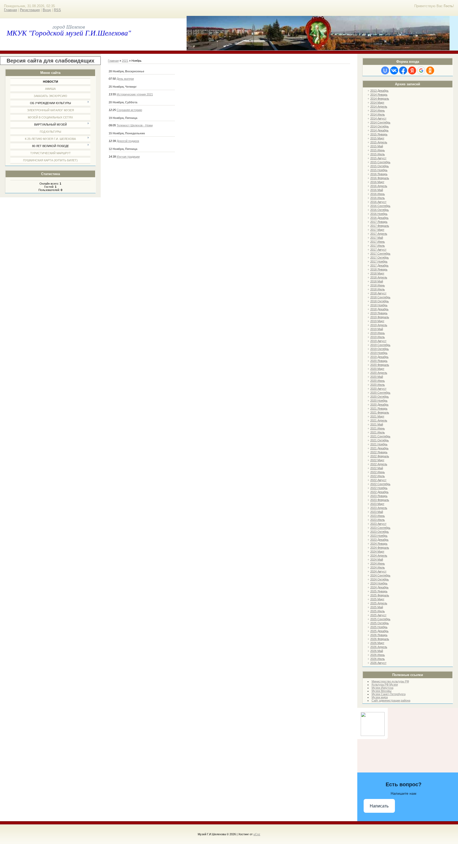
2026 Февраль (379, 639)
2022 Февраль (379, 456)
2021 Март (377, 416)
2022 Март (377, 460)
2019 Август (378, 341)
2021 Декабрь (379, 448)
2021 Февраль (379, 412)
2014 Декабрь (379, 130)
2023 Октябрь (379, 531)
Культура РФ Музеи (385, 684)
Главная (10, 10)
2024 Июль (377, 567)
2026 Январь (378, 635)
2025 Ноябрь (378, 627)
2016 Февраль (379, 178)
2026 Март (377, 643)
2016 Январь (378, 174)
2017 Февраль (379, 225)
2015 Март (377, 138)
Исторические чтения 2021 (135, 94)
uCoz (256, 834)
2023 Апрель (378, 507)
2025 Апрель (378, 603)
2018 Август (378, 293)
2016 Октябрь (379, 209)
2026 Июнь (377, 654)
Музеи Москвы (381, 690)
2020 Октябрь (379, 396)
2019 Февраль (379, 317)
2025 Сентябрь (380, 619)
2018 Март (377, 273)
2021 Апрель (378, 420)
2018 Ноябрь (378, 305)
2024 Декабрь (379, 587)
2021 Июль (377, 432)
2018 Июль (377, 289)
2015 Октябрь (379, 166)
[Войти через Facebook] (403, 70)
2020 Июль (377, 384)
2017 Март (377, 229)
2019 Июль (377, 337)
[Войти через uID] (385, 70)
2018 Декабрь (379, 309)
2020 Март (377, 368)
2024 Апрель (378, 555)
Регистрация (30, 10)
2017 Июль (377, 245)
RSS (57, 10)
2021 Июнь (377, 428)
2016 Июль (377, 197)
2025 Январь (378, 591)
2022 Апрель (378, 464)
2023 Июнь (377, 515)
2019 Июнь (377, 333)
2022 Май (376, 468)
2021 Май (376, 424)
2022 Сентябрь (380, 484)
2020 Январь (378, 360)
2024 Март (377, 551)
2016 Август (378, 201)
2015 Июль (377, 154)
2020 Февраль (379, 364)
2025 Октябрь (379, 623)
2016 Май (376, 190)
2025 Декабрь (379, 631)
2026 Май (376, 650)
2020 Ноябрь (378, 400)
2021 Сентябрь (380, 436)
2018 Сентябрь (380, 297)
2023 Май (376, 511)
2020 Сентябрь (380, 392)
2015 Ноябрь (378, 170)
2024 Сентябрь (380, 575)
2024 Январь (378, 543)
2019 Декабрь (379, 356)
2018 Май (376, 281)
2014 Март (377, 102)
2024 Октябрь (379, 579)
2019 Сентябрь (380, 345)
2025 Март (377, 599)
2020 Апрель (378, 372)
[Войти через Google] (421, 70)
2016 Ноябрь (378, 213)
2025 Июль (377, 611)
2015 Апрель (378, 142)
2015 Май (376, 146)
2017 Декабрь (379, 265)
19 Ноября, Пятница (123, 117)
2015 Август (378, 158)
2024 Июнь (377, 563)
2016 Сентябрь (380, 205)
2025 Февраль (379, 595)
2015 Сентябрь (380, 162)
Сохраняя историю (129, 110)
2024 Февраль (379, 547)
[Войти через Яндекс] (412, 70)
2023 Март (377, 503)
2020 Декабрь (379, 404)
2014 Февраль (379, 98)
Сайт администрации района (391, 700)
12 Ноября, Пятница (123, 148)
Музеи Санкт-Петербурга (389, 694)
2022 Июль (377, 476)
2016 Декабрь (379, 217)
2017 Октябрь (379, 257)
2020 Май (376, 376)
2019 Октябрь (379, 348)
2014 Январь (378, 94)
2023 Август (378, 523)
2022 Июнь (377, 472)
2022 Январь (378, 452)
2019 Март (377, 321)
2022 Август (378, 480)
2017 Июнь (377, 241)
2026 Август (378, 662)
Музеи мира (380, 697)
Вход (47, 10)
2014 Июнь (377, 110)
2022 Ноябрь (378, 488)
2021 (125, 60)
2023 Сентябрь (380, 527)
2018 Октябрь (379, 301)
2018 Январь (378, 269)
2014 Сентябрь (380, 122)
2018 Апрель (378, 277)
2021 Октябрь (379, 440)
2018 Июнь (377, 285)
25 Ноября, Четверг (123, 86)
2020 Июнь (377, 380)
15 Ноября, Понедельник (127, 133)
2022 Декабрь (379, 492)
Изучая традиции (128, 156)
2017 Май (376, 237)
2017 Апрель (378, 233)
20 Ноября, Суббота (123, 102)
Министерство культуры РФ (390, 681)
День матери (125, 78)
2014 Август (378, 118)
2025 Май (376, 607)
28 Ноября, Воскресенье (126, 71)
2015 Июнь (377, 150)
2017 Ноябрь (378, 261)
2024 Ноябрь (378, 583)
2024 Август (378, 571)
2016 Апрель (378, 186)
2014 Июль (377, 114)
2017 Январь (378, 221)
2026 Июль (377, 658)
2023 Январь (378, 495)
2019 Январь (378, 313)
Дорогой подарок (128, 141)
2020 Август (378, 388)
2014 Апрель (378, 106)
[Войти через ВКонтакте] (394, 70)
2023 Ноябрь (378, 535)
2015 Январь (378, 134)
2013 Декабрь (379, 90)
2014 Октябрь (379, 126)
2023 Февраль (379, 499)
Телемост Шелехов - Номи (135, 125)
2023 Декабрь (379, 539)
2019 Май (376, 329)
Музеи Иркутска (382, 687)
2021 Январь (378, 408)
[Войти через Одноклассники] (430, 70)
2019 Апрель (378, 325)
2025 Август (378, 615)
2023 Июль (377, 519)
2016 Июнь (377, 194)
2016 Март (377, 182)
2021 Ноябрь (378, 444)
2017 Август (378, 249)
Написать (379, 806)
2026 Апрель (378, 646)
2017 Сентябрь (380, 253)
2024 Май (376, 559)
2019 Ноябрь (378, 352)
